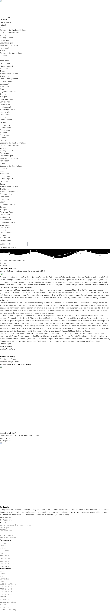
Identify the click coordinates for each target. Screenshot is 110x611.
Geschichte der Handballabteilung (13, 30)
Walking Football (6, 38)
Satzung (3, 122)
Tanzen (3, 94)
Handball (3, 28)
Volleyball (3, 35)
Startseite (3, 261)
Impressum (4, 599)
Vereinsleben (5, 104)
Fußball (3, 25)
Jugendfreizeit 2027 (8, 433)
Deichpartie (4, 507)
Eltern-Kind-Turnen (7, 99)
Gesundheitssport (6, 43)
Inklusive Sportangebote (9, 45)
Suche (2, 244)
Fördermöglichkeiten (7, 110)
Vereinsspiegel (5, 128)
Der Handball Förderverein (10, 33)
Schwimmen (4, 86)
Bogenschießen (6, 81)
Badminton (4, 69)
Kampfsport (4, 48)
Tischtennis (4, 76)
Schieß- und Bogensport (9, 79)
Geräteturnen (5, 102)
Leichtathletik (5, 63)
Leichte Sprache (6, 120)
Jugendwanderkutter (8, 92)
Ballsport (3, 20)
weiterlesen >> (5, 438)
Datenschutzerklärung (8, 602)
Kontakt (3, 117)
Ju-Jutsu (3, 56)
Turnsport (3, 97)
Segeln (2, 89)
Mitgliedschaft (5, 107)
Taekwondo (4, 61)
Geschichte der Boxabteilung (11, 53)
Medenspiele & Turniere (9, 74)
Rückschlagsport (6, 66)
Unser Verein (5, 112)
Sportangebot (5, 17)
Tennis (2, 71)
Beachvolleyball (6, 22)
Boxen (2, 51)
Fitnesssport (4, 40)
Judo (2, 58)
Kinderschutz (5, 125)
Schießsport (4, 84)
